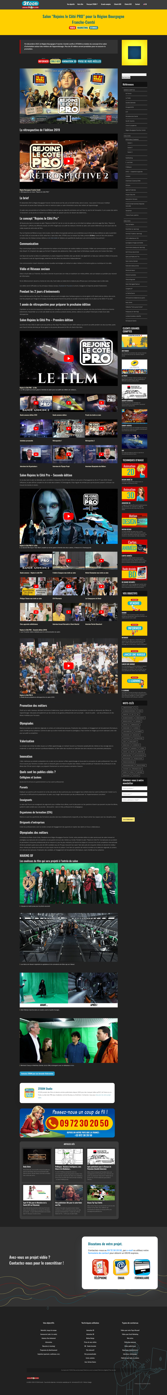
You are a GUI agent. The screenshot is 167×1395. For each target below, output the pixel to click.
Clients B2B (117, 4)
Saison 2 (130, 148)
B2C (138, 714)
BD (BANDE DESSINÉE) (128, 582)
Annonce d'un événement (49, 1338)
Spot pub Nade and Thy (132, 257)
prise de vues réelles (89, 61)
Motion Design (90, 1338)
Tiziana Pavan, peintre (132, 215)
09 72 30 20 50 (114, 1250)
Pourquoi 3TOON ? (92, 4)
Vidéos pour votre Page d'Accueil (130, 1330)
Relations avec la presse (90, 1370)
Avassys (128, 176)
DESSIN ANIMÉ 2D (127, 479)
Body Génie (129, 302)
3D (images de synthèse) (129, 711)
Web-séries (130, 1338)
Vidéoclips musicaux (130, 1342)
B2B (132, 714)
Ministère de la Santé (132, 116)
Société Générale (130, 103)
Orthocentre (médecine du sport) (135, 298)
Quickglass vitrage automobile (134, 243)
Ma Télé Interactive (139, 755)
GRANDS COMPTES (129, 90)
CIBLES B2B (127, 136)
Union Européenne (131, 126)
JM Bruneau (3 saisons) (132, 139)
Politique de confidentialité (142, 1384)
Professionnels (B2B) (128, 765)
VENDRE (124, 613)
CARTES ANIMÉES (127, 556)
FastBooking (129, 158)
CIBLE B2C (55, 61)
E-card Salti (129, 162)
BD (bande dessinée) (128, 718)
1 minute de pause (127, 707)
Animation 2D (90, 1330)
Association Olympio (131, 199)
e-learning (136, 728)
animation (125, 714)
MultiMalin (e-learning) (132, 229)
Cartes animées (90, 1358)
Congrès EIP (129, 289)
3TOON (140, 711)
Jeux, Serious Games (90, 1362)
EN (146, 4)
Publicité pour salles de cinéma (130, 1358)
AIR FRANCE (125, 351)
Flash (124, 741)
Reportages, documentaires (130, 1350)
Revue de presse (78, 1370)
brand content (140, 718)
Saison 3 (130, 152)
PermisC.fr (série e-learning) (134, 234)
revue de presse (141, 765)
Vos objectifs (71, 4)
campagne (138, 721)
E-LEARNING (125, 690)
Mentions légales (103, 1370)
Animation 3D (90, 1334)
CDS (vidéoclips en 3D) (132, 238)
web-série (139, 772)
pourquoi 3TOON (138, 758)
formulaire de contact (98, 1253)
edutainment (138, 731)
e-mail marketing (127, 731)
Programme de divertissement (48, 1350)
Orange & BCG (130, 107)
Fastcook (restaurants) (132, 266)
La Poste (128, 98)
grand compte (133, 741)
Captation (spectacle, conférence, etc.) (49, 1354)
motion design (126, 758)
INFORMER (125, 637)
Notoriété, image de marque (49, 1330)
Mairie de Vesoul (130, 270)
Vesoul (132, 772)
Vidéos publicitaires (130, 1346)
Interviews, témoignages (130, 1354)
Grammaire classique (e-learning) (135, 247)
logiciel (125, 751)
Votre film (80, 4)
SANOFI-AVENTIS (127, 425)
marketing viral (127, 755)
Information (48, 1342)
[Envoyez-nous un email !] (121, 1269)
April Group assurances (132, 252)
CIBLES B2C (127, 221)
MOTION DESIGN (126, 529)
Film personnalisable (90, 1354)
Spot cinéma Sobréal (132, 261)
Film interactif (90, 1350)
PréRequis (128, 167)
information (136, 745)
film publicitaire (138, 738)
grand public (126, 745)
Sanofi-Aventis (130, 121)
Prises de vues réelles (90, 1342)
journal (142, 748)
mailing (132, 751)
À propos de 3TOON (66, 1370)
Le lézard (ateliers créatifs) (133, 316)
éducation (136, 775)
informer (43, 61)
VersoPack (129, 211)
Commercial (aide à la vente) (48, 1334)
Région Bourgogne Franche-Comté (135, 130)
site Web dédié (53, 238)
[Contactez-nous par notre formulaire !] (142, 1269)
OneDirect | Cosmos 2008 (133, 181)
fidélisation (136, 735)
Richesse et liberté (131, 321)
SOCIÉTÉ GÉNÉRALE (127, 400)
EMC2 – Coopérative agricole (134, 172)
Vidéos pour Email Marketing (130, 1334)
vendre (125, 772)
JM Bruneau (134, 748)
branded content (127, 721)
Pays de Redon (130, 224)
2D (136, 707)
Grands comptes (106, 4)
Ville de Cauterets (131, 275)
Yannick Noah (126, 775)
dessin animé (126, 728)
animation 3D (69, 61)
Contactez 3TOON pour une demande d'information (37, 1073)
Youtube (69, 286)
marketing (140, 751)
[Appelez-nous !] (67, 1122)
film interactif (127, 738)
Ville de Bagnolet (130, 279)
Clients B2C (128, 4)
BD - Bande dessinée (90, 1346)
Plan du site (112, 1370)
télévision (125, 768)
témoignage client (136, 768)
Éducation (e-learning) (48, 1346)
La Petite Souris (130, 293)
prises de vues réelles (128, 762)
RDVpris (128, 185)
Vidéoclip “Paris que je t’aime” (134, 307)
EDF (127, 112)
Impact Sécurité (130, 195)
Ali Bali (72, 1065)
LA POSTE (124, 376)
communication (135, 724)
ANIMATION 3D (126, 503)
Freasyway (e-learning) (132, 312)
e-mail (129, 1250)
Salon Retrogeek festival (133, 284)
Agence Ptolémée (131, 190)
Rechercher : (126, 71)
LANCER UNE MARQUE (128, 664)
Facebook (62, 286)
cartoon (125, 724)
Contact (137, 4)
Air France (128, 93)
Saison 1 (130, 143)
